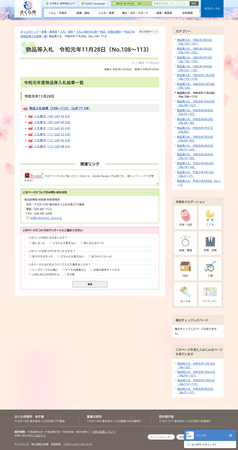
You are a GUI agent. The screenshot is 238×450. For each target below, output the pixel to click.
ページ (130, 4)
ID (139, 4)
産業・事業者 (164, 13)
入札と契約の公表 (86, 31)
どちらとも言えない (64, 243)
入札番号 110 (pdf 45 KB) (52, 128)
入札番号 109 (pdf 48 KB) (52, 122)
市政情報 (187, 13)
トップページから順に (45, 270)
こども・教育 (106, 13)
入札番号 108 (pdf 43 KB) (52, 116)
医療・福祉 (83, 13)
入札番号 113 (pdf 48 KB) (52, 146)
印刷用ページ (150, 31)
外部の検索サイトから (107, 270)
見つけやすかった (42, 256)
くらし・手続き (58, 13)
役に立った (38, 243)
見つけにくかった (101, 256)
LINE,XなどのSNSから (45, 274)
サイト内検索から (75, 270)
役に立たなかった (93, 243)
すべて (119, 4)
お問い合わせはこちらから (46, 218)
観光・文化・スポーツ (135, 13)
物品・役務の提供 (110, 31)
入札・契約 (66, 31)
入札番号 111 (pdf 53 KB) (52, 134)
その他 (71, 274)
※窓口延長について (103, 431)
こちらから (39, 435)
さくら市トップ (30, 31)
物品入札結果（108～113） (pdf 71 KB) (59, 108)
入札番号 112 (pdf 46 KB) (52, 140)
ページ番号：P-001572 (145, 63)
